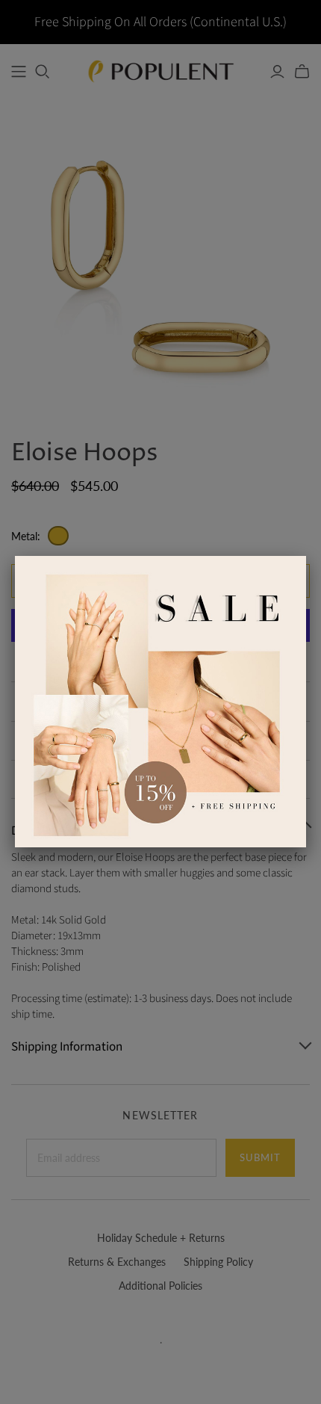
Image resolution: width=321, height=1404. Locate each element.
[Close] (306, 555)
